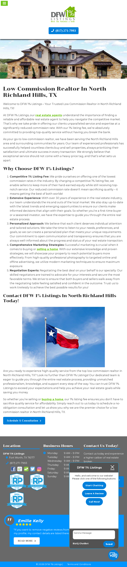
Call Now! (94, 501)
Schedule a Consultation (22, 420)
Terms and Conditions (79, 564)
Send (109, 544)
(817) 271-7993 (65, 30)
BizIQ (76, 543)
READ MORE (25, 540)
